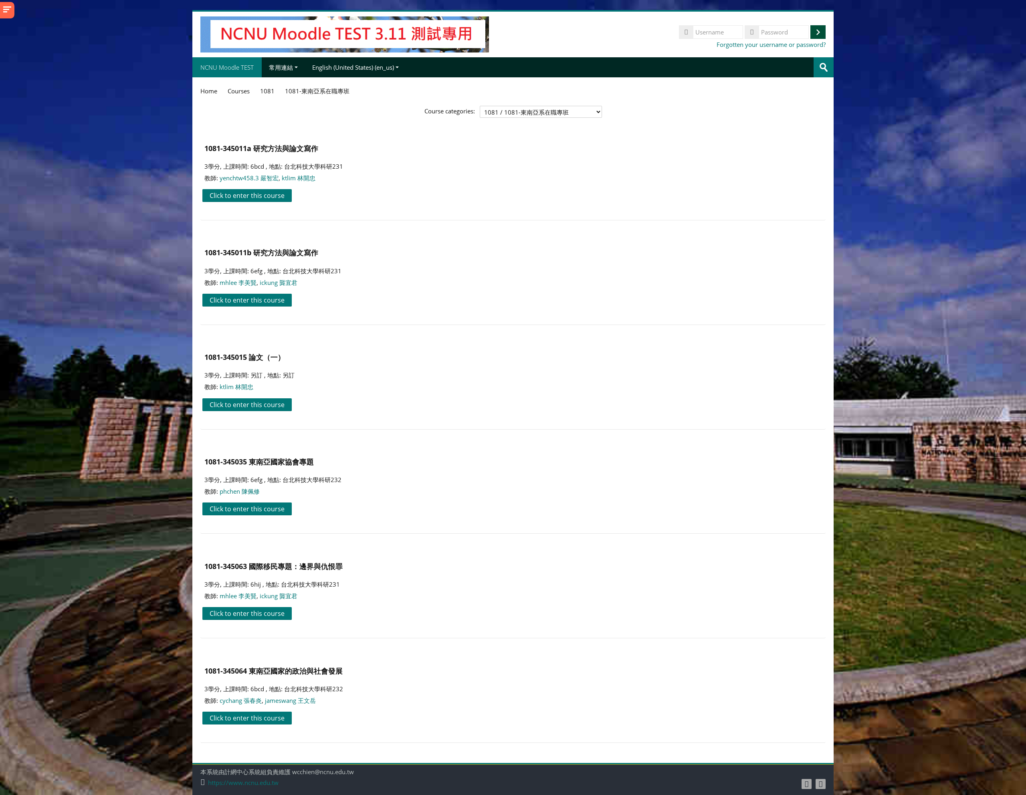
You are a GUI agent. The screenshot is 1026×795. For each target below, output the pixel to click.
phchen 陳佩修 (240, 491)
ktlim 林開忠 (298, 178)
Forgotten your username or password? (771, 44)
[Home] (344, 34)
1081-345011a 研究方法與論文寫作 (261, 148)
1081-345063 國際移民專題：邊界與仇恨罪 (273, 566)
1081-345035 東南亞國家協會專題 (259, 461)
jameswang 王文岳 (290, 700)
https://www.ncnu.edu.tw (243, 783)
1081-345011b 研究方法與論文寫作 (261, 252)
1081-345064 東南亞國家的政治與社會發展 (273, 671)
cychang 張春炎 (241, 700)
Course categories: (449, 111)
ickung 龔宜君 (278, 282)
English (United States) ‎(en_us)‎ (353, 67)
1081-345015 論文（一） (244, 357)
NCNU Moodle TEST (227, 67)
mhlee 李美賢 (238, 282)
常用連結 (281, 67)
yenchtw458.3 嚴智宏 (249, 178)
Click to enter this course (247, 195)
